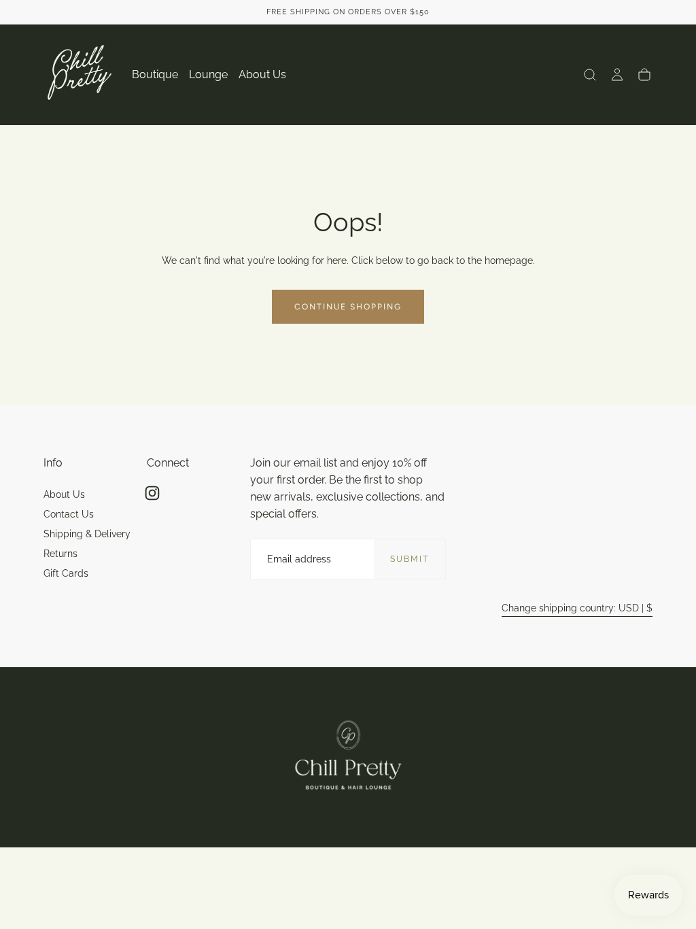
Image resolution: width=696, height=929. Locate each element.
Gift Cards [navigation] (66, 573)
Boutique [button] (155, 75)
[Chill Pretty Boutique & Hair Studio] (348, 757)
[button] (590, 75)
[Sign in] (617, 75)
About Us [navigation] (64, 494)
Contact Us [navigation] (69, 514)
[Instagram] (152, 493)
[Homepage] (80, 75)
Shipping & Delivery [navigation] (87, 533)
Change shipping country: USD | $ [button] (577, 608)
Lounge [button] (208, 75)
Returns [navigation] (60, 553)
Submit (409, 559)
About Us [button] (262, 75)
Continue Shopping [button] (348, 306)
